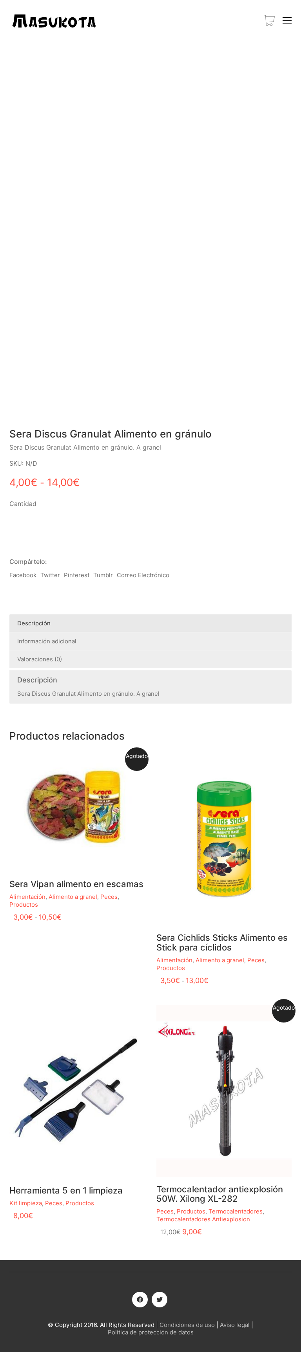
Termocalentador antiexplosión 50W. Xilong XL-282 (219, 1194)
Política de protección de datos (151, 1332)
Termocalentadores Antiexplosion (203, 1219)
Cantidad (22, 504)
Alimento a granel (73, 896)
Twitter (50, 575)
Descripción (34, 623)
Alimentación (27, 896)
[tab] (150, 623)
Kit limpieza (25, 1203)
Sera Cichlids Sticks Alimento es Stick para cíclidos (222, 942)
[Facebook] (140, 1299)
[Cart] (269, 21)
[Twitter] (159, 1299)
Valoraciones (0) (39, 659)
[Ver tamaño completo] (59, 65)
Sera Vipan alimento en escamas (76, 884)
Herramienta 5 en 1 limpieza (66, 1190)
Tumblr (103, 575)
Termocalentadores (236, 1211)
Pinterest (76, 575)
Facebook (22, 575)
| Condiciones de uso (185, 1325)
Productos (23, 904)
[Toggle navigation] (287, 20)
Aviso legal (235, 1325)
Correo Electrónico (143, 575)
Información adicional (46, 641)
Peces (109, 896)
